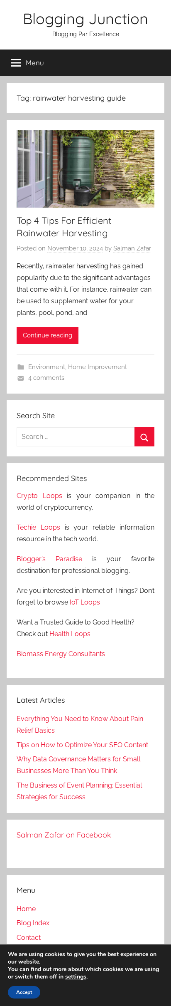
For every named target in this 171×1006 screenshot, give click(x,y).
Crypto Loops (39, 496)
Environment (46, 367)
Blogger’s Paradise (49, 559)
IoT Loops (85, 602)
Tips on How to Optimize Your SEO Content (82, 745)
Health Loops (69, 634)
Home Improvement (97, 367)
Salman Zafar (132, 248)
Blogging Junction (85, 18)
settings (75, 977)
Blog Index (33, 923)
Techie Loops (38, 527)
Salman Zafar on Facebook (64, 835)
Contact (29, 938)
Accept (24, 992)
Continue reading (47, 335)
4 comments (46, 378)
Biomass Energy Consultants (61, 654)
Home (26, 909)
